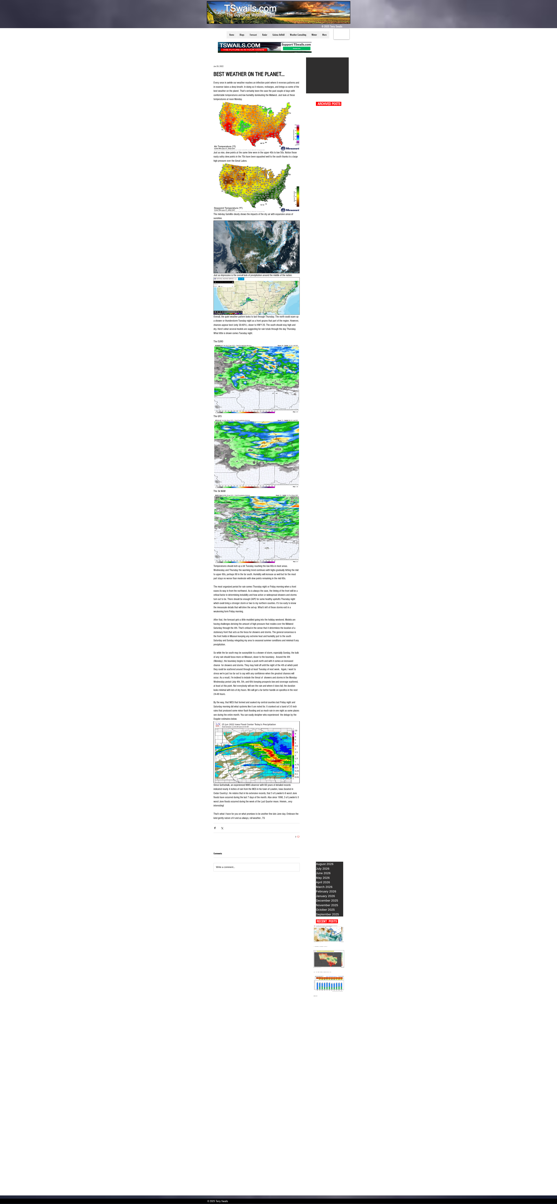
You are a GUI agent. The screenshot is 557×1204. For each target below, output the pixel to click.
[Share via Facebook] (215, 828)
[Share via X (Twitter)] (222, 828)
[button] (242, 34)
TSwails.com (250, 8)
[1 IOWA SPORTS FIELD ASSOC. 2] (327, 75)
